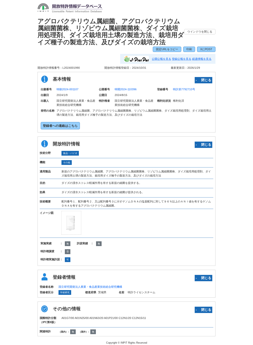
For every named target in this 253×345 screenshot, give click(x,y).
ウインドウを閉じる (199, 31)
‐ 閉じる (203, 80)
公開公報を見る (161, 58)
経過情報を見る (201, 58)
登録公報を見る (181, 58)
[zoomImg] (71, 223)
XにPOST (206, 49)
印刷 (189, 49)
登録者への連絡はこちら (60, 125)
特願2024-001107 (67, 89)
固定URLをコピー (167, 49)
